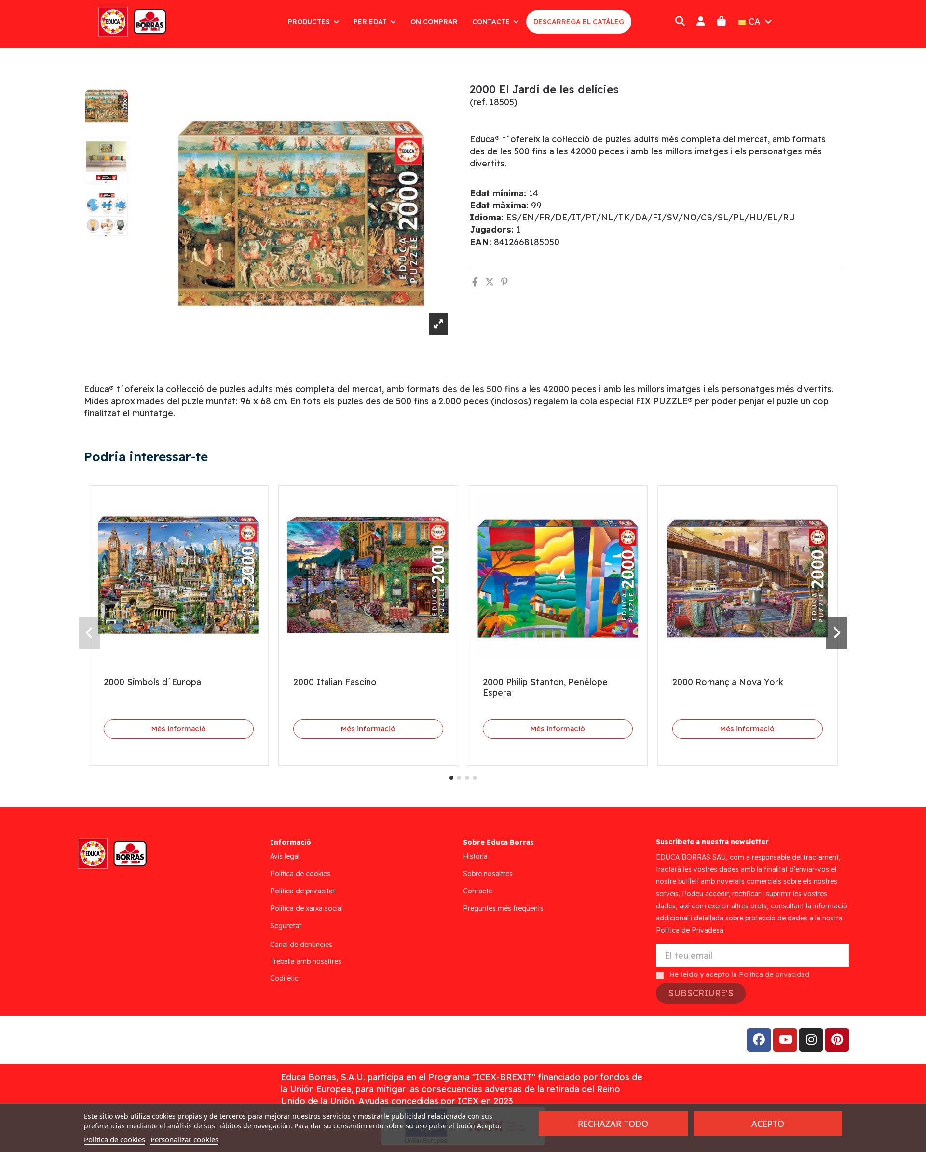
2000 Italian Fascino (335, 681)
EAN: (480, 241)
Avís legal (285, 856)
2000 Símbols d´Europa (152, 681)
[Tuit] (489, 282)
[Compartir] (474, 282)
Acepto (767, 1123)
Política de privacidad (774, 974)
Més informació (178, 728)
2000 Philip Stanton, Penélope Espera (545, 687)
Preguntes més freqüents (503, 908)
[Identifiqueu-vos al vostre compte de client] (700, 21)
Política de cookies (300, 873)
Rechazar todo (613, 1123)
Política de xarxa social (306, 908)
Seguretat (285, 925)
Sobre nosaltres (488, 873)
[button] (451, 778)
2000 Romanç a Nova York (727, 681)
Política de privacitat (302, 891)
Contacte (477, 891)
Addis (161, 1039)
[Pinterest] (504, 282)
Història (475, 856)
